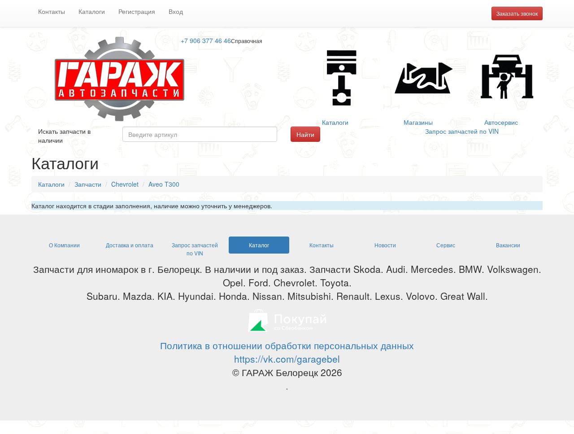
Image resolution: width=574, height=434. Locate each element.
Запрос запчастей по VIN (462, 131)
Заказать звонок (517, 13)
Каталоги (91, 11)
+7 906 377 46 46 (206, 40)
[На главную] (121, 78)
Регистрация (136, 11)
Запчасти (87, 184)
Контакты (51, 11)
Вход (176, 11)
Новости (385, 245)
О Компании (64, 245)
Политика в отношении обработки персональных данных (287, 345)
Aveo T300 (163, 184)
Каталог (259, 245)
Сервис (445, 245)
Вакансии (508, 245)
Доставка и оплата (129, 245)
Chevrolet (125, 184)
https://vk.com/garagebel (287, 358)
